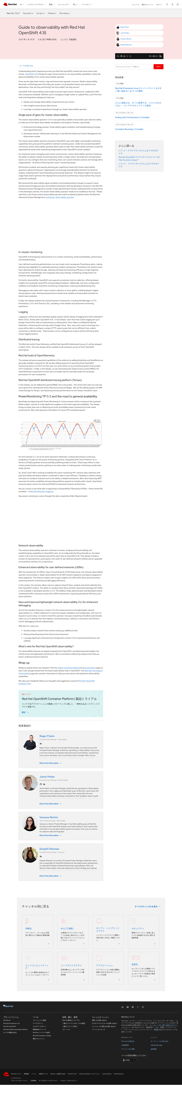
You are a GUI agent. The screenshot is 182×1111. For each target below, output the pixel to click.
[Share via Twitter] (127, 56)
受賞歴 (156, 1029)
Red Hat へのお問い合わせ (58, 1074)
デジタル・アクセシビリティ (68, 1080)
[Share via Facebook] (121, 56)
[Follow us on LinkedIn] (40, 743)
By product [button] (27, 13)
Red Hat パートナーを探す (41, 1032)
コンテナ (64, 39)
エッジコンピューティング (37, 967)
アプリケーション (104, 965)
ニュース (154, 1037)
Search (159, 66)
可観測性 (72, 39)
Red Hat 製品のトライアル (71, 1020)
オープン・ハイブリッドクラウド (107, 929)
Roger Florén (124, 27)
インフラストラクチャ (71, 965)
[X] (137, 1008)
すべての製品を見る (10, 1032)
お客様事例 (125, 1045)
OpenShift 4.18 (31, 74)
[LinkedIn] (122, 1008)
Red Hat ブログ (13, 13)
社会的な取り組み (157, 1045)
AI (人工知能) (67, 928)
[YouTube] (127, 1008)
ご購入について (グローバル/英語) (73, 1023)
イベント (33, 1074)
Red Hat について (127, 1037)
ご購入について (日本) (69, 1026)
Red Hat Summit (119, 1074)
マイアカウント (38, 1023)
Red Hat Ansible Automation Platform (15, 1029)
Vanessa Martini (125, 39)
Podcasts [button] (51, 13)
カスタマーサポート (39, 1026)
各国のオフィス (43, 1074)
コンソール (135, 4)
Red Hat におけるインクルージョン (89, 1074)
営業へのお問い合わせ (99, 1020)
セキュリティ (138, 928)
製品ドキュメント (148, 4)
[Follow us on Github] (40, 784)
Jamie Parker (124, 33)
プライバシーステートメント (19, 1080)
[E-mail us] (130, 56)
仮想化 (135, 964)
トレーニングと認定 (39, 1020)
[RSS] (160, 56)
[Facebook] (132, 1008)
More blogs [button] (64, 13)
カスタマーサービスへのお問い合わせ (104, 1023)
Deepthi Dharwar (126, 45)
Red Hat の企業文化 (127, 1041)
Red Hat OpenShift (9, 1026)
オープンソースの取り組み (159, 1041)
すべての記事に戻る (26, 66)
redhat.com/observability (68, 668)
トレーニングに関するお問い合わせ (103, 1026)
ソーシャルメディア (98, 1029)
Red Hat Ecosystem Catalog (42, 1036)
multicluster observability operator (59, 197)
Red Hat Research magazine (42, 491)
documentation (88, 668)
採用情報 (154, 1049)
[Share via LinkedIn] (124, 56)
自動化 (28, 928)
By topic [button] (40, 13)
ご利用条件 (33, 1080)
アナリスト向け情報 (128, 1049)
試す (24, 712)
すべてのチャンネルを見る (146, 906)
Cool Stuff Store (107, 1074)
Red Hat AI (6, 1020)
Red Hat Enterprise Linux (11, 1023)
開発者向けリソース (39, 1029)
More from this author (49, 763)
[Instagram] (143, 1008)
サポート (159, 4)
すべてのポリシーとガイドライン (48, 1080)
